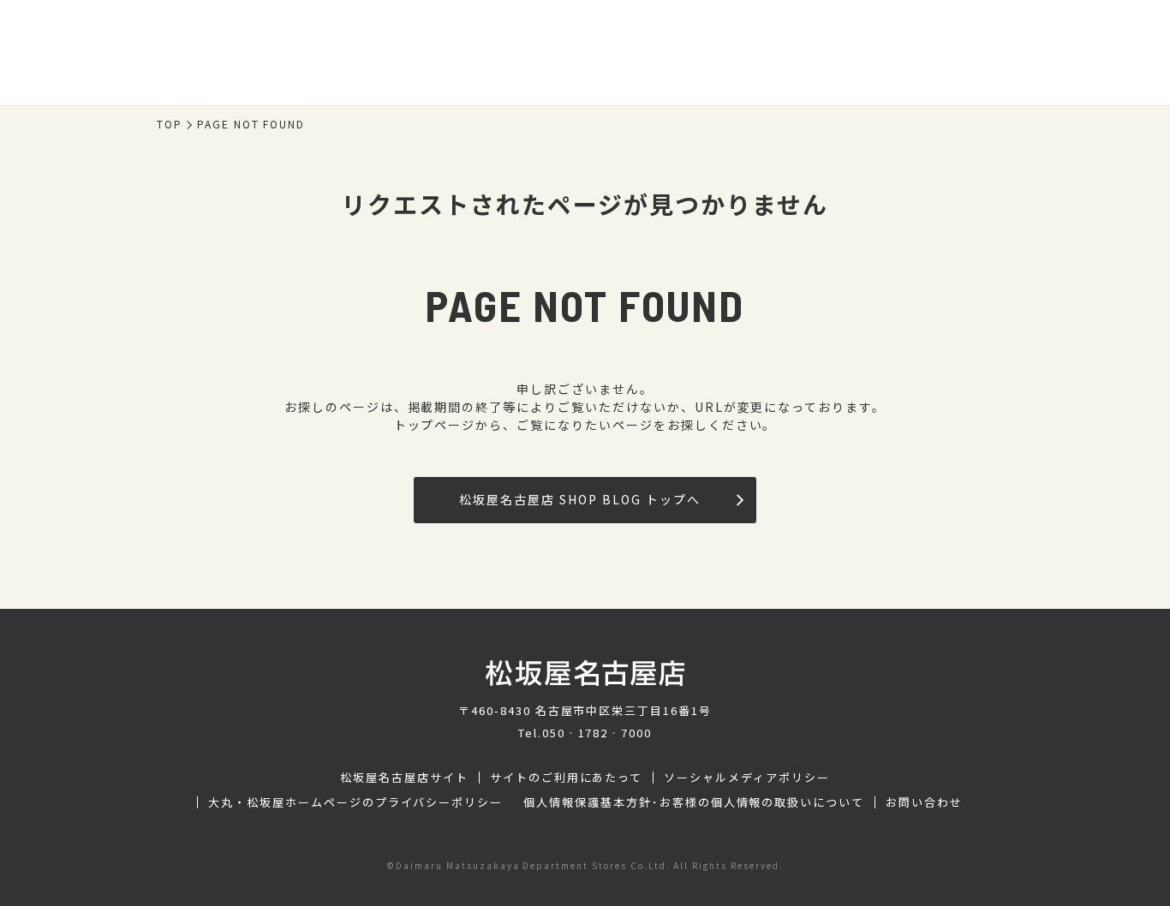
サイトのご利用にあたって (566, 778)
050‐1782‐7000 (597, 732)
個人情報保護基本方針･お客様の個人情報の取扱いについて (693, 802)
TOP (169, 124)
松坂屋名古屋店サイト (404, 778)
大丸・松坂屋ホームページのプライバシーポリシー (355, 802)
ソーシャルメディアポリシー (746, 778)
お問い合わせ (924, 802)
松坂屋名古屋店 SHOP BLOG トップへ (579, 499)
